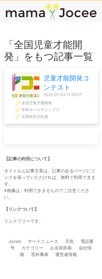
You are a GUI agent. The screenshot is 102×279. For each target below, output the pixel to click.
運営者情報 (66, 254)
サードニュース (43, 241)
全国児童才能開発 (36, 102)
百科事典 (39, 254)
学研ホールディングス (40, 109)
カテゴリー (32, 248)
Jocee (14, 241)
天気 (69, 241)
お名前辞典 (61, 248)
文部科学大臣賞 (34, 116)
